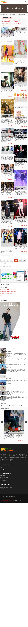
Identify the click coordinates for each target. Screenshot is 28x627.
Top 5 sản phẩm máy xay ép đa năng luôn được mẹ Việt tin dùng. (20, 99)
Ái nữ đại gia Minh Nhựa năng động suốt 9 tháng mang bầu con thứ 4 (16, 386)
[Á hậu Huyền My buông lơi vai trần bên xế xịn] (21, 133)
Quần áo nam (20, 405)
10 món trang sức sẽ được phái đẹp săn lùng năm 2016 (7, 171)
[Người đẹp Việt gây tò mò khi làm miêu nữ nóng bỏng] (21, 152)
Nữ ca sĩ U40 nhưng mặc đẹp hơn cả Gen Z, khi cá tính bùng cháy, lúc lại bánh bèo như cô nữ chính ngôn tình (16, 359)
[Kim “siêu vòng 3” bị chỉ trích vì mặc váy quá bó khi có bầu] (7, 209)
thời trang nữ (4, 478)
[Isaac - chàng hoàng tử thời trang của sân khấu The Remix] (21, 179)
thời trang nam (5, 480)
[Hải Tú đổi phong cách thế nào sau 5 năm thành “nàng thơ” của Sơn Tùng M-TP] (3, 350)
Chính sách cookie (10, 496)
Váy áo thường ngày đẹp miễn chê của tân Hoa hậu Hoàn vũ (20, 82)
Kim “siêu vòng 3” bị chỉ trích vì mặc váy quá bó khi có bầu (6, 218)
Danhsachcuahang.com (7, 487)
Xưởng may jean (5, 284)
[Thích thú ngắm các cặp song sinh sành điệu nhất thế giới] (7, 237)
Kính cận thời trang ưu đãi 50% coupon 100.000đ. (20, 29)
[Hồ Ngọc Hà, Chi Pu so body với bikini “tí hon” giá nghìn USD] (3, 383)
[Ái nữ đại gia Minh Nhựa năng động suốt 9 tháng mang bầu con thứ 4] (3, 388)
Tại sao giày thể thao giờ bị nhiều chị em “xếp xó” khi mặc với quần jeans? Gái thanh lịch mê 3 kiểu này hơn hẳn (16, 397)
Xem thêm (10, 42)
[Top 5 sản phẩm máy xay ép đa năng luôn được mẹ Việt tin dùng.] (21, 96)
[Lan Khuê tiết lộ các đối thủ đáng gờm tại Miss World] (7, 31)
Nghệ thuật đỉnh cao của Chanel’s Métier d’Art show (6, 189)
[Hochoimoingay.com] (3, 2)
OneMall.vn (4, 488)
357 (11, 260)
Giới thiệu (2, 496)
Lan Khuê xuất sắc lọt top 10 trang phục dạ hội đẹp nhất (7, 63)
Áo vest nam (12, 405)
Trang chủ (2, 14)
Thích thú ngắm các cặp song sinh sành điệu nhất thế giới (6, 244)
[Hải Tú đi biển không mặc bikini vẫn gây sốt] (3, 366)
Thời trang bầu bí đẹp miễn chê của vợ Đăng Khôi (20, 244)
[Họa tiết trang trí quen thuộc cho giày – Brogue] (13, 422)
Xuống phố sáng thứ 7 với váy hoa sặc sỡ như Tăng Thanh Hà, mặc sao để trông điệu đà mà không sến (16, 354)
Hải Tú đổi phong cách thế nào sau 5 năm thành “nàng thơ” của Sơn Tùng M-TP (16, 348)
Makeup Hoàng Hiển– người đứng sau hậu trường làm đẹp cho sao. (7, 116)
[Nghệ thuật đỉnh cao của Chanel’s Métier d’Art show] (7, 186)
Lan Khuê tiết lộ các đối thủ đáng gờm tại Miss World (7, 34)
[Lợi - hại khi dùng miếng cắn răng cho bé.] (21, 115)
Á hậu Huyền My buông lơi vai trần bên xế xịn (20, 136)
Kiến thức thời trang (10, 14)
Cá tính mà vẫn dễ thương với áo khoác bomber (6, 153)
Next (26, 422)
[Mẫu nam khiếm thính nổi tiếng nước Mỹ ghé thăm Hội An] (7, 80)
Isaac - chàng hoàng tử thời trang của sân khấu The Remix (20, 188)
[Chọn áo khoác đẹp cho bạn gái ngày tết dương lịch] (7, 132)
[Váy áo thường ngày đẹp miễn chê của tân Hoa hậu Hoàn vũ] (21, 75)
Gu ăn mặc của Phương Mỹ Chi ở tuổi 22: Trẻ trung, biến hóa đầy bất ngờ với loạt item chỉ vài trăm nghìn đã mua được (16, 370)
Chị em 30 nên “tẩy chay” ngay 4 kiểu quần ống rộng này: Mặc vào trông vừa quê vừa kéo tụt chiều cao (16, 376)
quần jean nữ (4, 477)
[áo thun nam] (10, 321)
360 (24, 260)
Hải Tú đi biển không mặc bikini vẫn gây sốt (15, 364)
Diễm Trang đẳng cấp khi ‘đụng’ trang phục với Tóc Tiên (20, 217)
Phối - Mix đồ (18, 23)
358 (16, 260)
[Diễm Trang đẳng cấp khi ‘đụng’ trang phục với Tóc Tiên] (21, 208)
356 (7, 260)
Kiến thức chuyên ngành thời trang (8, 289)
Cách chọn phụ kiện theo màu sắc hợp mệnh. (20, 56)
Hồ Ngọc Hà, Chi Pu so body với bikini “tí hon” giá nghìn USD (16, 381)
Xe (1, 467)
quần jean (3, 475)
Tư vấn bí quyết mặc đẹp (6, 293)
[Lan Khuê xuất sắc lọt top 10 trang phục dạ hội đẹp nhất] (7, 55)
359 (20, 260)
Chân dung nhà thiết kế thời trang (8, 291)
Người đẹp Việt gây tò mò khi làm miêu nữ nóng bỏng (20, 160)
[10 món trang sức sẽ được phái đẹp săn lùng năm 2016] (7, 168)
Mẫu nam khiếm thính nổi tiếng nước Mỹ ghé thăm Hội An (7, 87)
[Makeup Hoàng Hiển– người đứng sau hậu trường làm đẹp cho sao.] (7, 108)
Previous (2, 422)
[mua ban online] (14, 276)
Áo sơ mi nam (5, 405)
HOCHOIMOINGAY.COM (6, 500)
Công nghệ (4, 469)
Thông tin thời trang (20, 14)
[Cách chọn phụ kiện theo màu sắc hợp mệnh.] (21, 49)
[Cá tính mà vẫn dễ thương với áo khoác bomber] (7, 149)
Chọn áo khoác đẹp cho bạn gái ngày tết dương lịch (7, 135)
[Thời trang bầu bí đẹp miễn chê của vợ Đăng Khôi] (21, 236)
